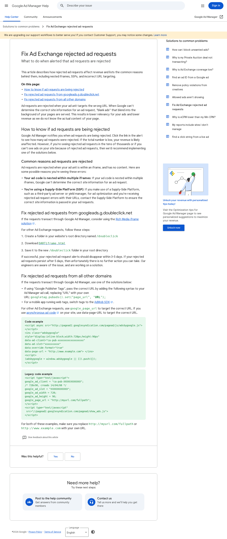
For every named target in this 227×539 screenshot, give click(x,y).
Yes (56, 456)
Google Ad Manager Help (30, 6)
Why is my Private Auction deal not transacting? (192, 59)
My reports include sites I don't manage (190, 127)
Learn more (160, 35)
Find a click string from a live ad (190, 137)
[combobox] (126, 6)
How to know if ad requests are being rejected (54, 89)
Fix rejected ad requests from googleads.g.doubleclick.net (61, 94)
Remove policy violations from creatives (189, 87)
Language (74, 527)
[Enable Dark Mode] (93, 532)
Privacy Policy (35, 531)
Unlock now (173, 227)
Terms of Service (52, 531)
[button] (6, 5)
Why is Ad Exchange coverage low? (192, 69)
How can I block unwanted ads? (190, 49)
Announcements (52, 16)
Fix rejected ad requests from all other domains (55, 99)
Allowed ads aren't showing (188, 97)
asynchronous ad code (41, 313)
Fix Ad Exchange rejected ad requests (189, 107)
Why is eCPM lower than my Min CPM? (194, 117)
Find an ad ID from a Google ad (190, 77)
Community (31, 16)
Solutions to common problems (187, 41)
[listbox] (77, 532)
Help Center (12, 16)
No (72, 456)
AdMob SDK (102, 302)
